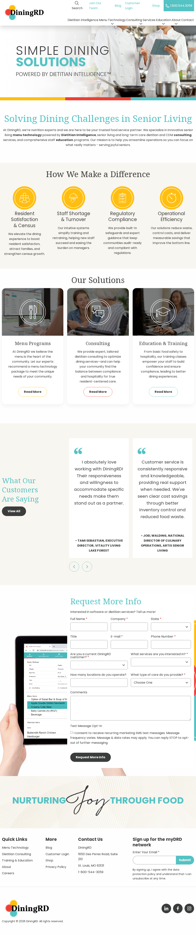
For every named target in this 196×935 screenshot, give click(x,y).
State (155, 619)
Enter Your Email (145, 852)
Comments (78, 692)
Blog (118, 5)
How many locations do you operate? (98, 675)
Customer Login (132, 5)
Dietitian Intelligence (83, 20)
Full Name (77, 619)
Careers (8, 873)
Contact (187, 20)
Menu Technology (112, 20)
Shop (156, 5)
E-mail (115, 637)
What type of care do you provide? (157, 675)
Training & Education (17, 860)
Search (77, 8)
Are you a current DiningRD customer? (90, 656)
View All (14, 511)
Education (163, 20)
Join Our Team (95, 5)
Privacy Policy (56, 867)
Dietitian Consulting (16, 854)
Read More (32, 392)
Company (118, 619)
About (176, 20)
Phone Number (162, 637)
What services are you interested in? (158, 654)
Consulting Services (140, 20)
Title (73, 637)
